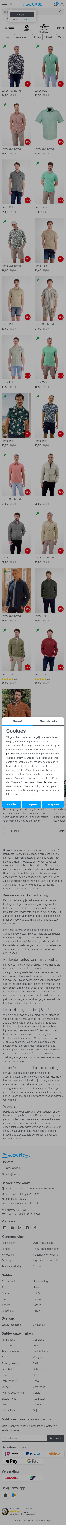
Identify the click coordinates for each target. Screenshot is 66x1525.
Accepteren (53, 804)
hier (45, 782)
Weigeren (31, 804)
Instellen (11, 804)
